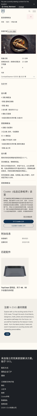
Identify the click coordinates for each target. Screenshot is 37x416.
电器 (2, 72)
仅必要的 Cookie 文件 (18, 226)
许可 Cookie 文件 (18, 221)
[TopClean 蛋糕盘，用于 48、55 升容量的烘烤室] (15, 271)
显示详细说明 (27, 216)
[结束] (34, 4)
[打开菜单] (34, 11)
